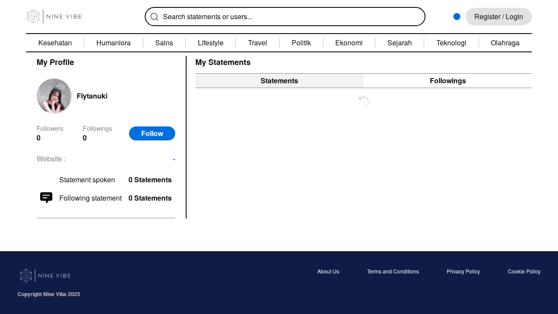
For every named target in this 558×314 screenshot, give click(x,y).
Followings (448, 80)
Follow (152, 133)
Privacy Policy (463, 272)
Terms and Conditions (393, 272)
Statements (279, 80)
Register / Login (498, 16)
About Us (328, 272)
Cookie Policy (524, 272)
